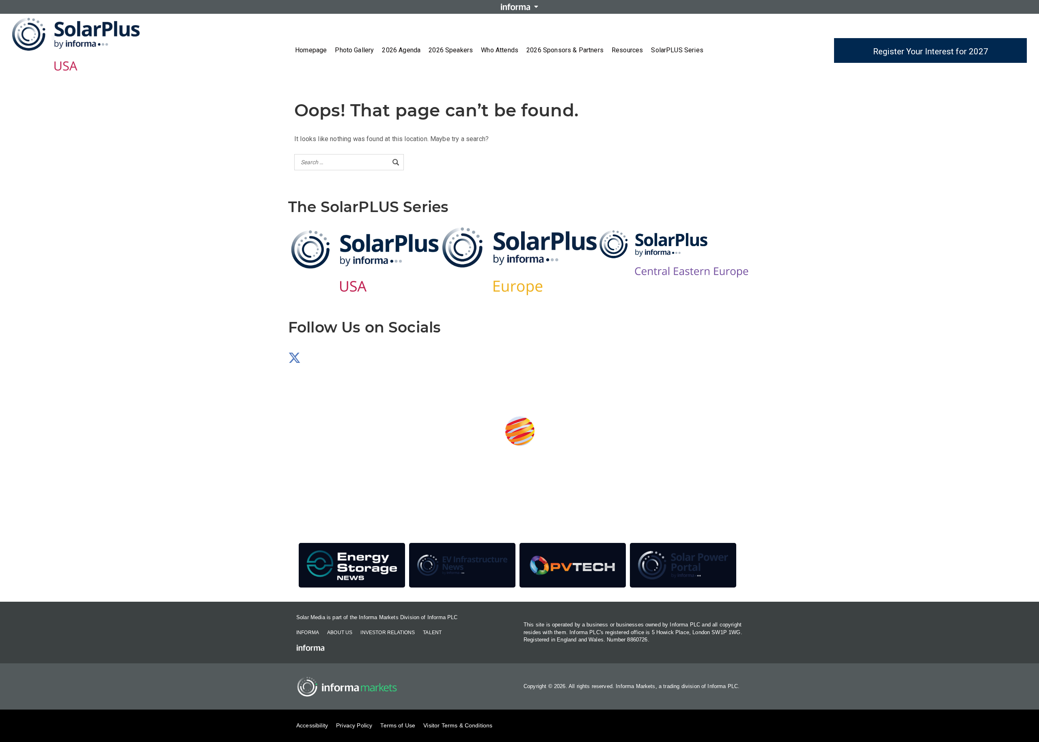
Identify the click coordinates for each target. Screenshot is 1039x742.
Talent (432, 632)
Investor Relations (387, 632)
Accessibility (312, 725)
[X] (294, 360)
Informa (307, 632)
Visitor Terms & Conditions (457, 725)
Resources (627, 50)
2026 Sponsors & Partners (565, 50)
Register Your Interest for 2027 (930, 51)
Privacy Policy (354, 725)
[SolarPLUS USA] (365, 261)
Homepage (311, 50)
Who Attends (499, 50)
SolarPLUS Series (677, 50)
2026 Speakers (451, 50)
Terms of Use (397, 725)
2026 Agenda (401, 50)
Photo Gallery (354, 50)
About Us (339, 632)
